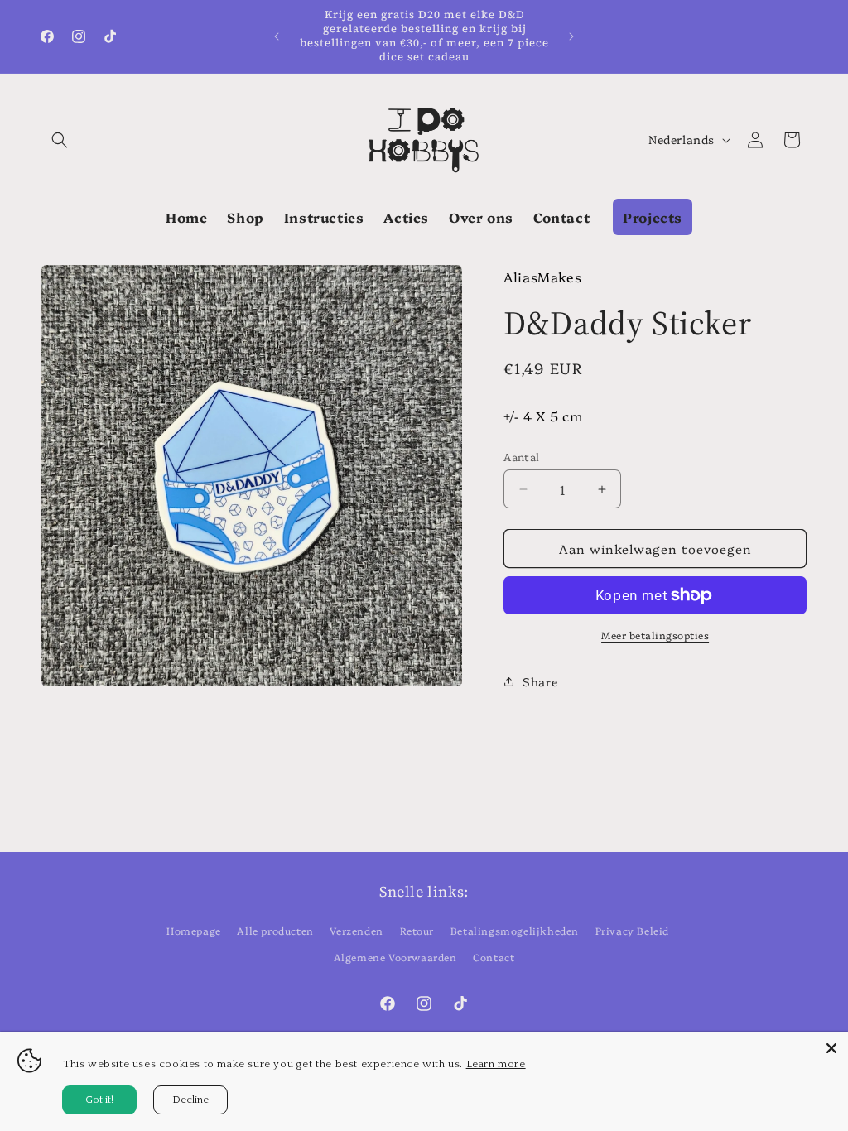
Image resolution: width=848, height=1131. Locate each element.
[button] (59, 140)
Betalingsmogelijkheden (514, 930)
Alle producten (275, 930)
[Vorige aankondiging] (276, 36)
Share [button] (540, 681)
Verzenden (356, 930)
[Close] (831, 1048)
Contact (493, 957)
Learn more (496, 1064)
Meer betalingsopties (655, 635)
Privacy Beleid (632, 930)
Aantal (521, 456)
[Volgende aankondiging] (571, 36)
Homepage (193, 930)
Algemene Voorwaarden (395, 957)
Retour (417, 930)
